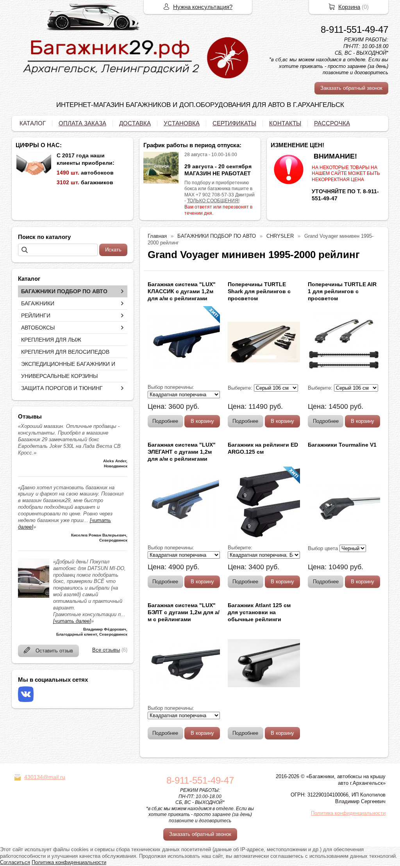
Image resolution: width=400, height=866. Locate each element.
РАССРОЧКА (332, 123)
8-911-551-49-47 (354, 29)
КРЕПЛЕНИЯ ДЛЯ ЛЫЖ (51, 340)
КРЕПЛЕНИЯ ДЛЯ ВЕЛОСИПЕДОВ (65, 352)
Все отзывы (106, 650)
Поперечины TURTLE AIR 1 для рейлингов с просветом (342, 291)
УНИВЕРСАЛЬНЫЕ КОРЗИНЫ (59, 376)
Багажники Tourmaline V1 (342, 445)
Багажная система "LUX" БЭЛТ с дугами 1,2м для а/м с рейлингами (184, 612)
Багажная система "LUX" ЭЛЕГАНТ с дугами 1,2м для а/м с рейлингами (182, 452)
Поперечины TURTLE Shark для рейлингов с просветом (259, 291)
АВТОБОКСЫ (38, 327)
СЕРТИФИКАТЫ (234, 123)
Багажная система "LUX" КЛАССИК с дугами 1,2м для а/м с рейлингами (182, 291)
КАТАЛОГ (33, 123)
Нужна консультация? (202, 7)
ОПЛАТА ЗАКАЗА (82, 123)
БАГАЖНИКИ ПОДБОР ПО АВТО (64, 291)
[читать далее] (72, 621)
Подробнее (165, 421)
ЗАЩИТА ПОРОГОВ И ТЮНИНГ (62, 388)
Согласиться (15, 862)
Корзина (349, 7)
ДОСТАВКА (135, 123)
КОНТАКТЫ (285, 123)
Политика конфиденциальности (348, 813)
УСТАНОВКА (182, 123)
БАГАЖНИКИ (37, 303)
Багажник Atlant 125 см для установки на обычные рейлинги (259, 612)
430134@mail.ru (44, 777)
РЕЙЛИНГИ (35, 315)
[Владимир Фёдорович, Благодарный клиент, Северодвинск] (33, 596)
